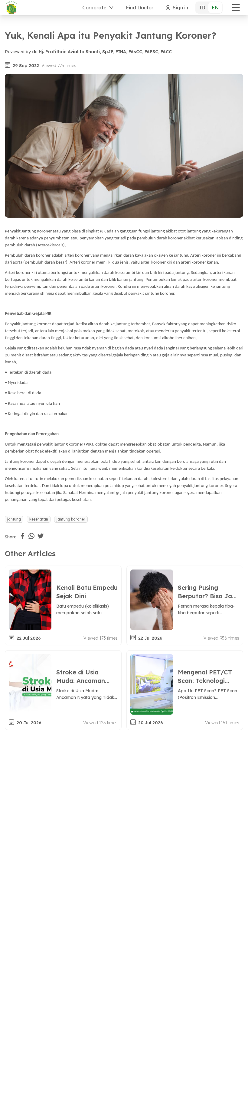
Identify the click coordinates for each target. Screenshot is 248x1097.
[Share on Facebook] (22, 536)
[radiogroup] (209, 8)
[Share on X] (40, 536)
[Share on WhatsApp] (31, 536)
